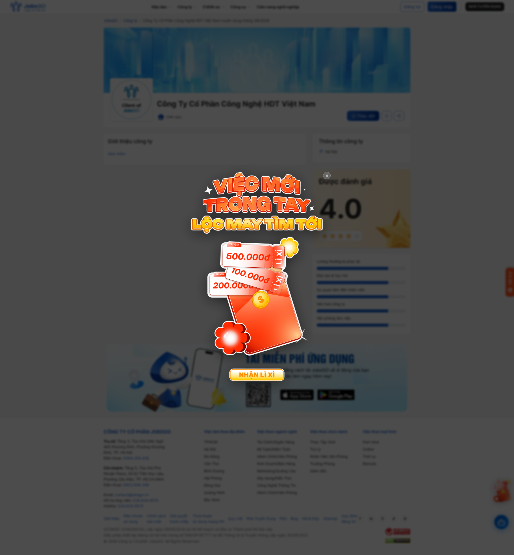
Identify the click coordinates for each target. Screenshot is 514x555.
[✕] (257, 277)
